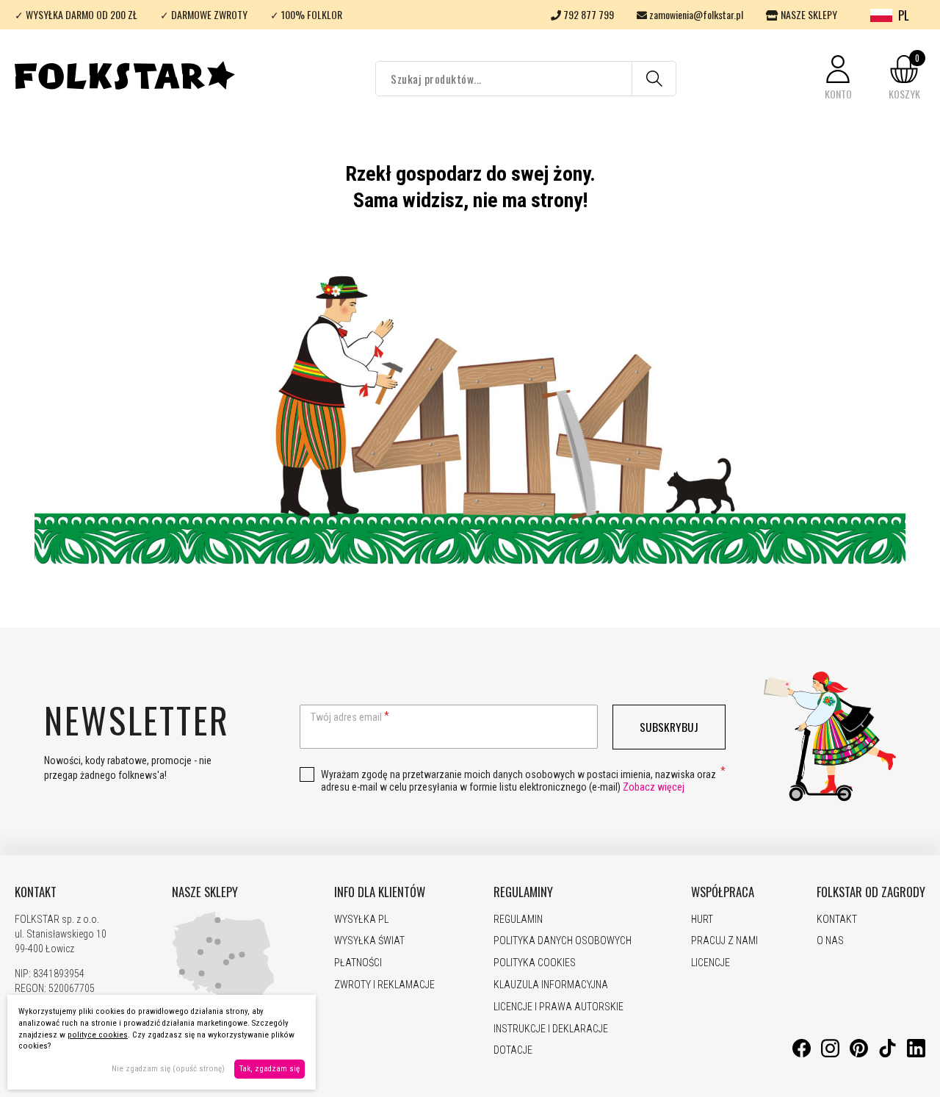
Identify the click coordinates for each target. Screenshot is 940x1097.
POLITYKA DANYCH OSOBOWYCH (563, 940)
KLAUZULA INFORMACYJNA (551, 984)
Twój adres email (346, 717)
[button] (838, 78)
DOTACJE (513, 1050)
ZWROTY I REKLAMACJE (384, 984)
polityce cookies (98, 1035)
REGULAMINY (523, 892)
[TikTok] (887, 1054)
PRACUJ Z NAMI (724, 940)
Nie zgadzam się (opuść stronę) (168, 1068)
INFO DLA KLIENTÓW (379, 892)
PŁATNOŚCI (358, 962)
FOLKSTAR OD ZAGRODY (871, 892)
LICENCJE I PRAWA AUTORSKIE (558, 1007)
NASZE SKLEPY (807, 14)
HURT (702, 919)
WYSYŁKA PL (361, 919)
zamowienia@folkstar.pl (695, 14)
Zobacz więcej (653, 787)
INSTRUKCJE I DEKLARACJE (551, 1029)
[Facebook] (801, 1054)
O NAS (830, 940)
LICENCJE (710, 962)
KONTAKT (36, 892)
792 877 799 (587, 14)
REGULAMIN (518, 919)
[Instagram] (830, 1054)
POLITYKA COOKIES (535, 962)
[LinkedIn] (916, 1054)
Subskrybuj (669, 727)
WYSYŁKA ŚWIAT (369, 940)
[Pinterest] (859, 1054)
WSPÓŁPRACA (722, 892)
